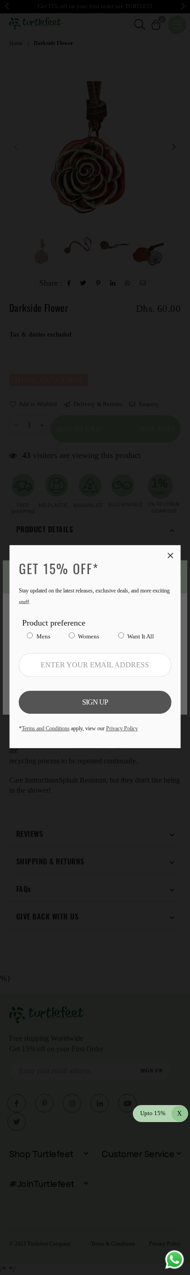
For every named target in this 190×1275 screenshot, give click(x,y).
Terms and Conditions (46, 728)
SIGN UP (95, 702)
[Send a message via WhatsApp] (174, 1259)
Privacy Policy (122, 728)
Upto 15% (161, 1113)
